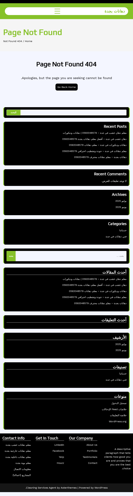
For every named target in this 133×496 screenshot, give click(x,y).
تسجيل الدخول (119, 403)
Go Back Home (66, 87)
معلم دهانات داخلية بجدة (18, 457)
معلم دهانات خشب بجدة (18, 444)
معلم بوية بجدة (23, 463)
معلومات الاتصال (22, 469)
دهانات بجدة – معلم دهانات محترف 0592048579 (100, 157)
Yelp (61, 457)
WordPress (101, 487)
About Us (91, 444)
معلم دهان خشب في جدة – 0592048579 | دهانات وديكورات (95, 132)
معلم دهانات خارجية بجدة (18, 450)
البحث (13, 112)
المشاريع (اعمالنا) (22, 475)
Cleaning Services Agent (41, 487)
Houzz (60, 463)
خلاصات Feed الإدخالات (114, 409)
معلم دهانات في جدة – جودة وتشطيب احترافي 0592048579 (94, 151)
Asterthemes (69, 487)
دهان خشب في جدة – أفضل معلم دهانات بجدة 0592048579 (94, 139)
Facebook (58, 450)
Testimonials (90, 457)
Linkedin (59, 444)
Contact (92, 463)
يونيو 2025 (121, 207)
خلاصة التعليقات (118, 415)
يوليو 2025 (121, 200)
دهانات (115, 11)
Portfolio (92, 450)
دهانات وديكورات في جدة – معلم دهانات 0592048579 (98, 145)
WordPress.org (118, 421)
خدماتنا (123, 230)
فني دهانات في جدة (116, 236)
